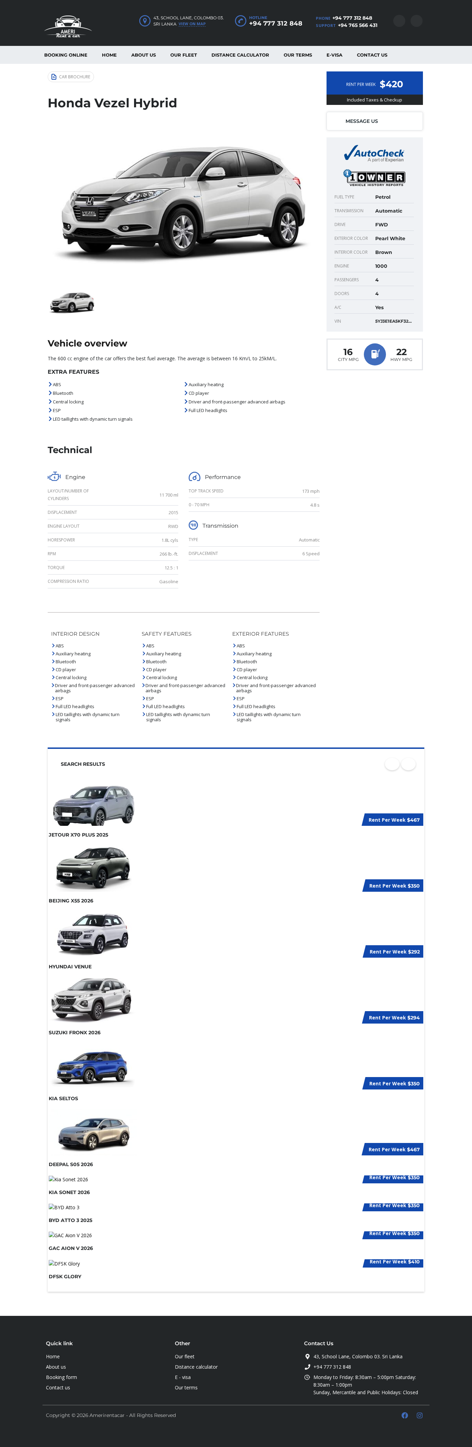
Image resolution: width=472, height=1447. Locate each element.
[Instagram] (419, 1415)
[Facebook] (404, 1415)
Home (109, 55)
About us (143, 55)
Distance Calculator (240, 55)
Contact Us (372, 55)
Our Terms (298, 55)
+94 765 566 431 (357, 25)
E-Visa (334, 55)
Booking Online (65, 55)
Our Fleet (183, 55)
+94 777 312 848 (352, 18)
